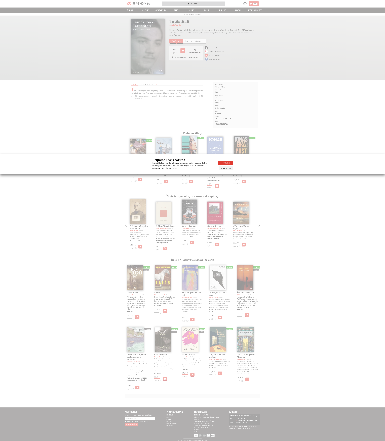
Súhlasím (226, 163)
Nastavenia (226, 168)
